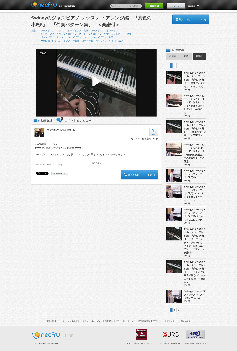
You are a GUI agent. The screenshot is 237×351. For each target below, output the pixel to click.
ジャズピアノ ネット (74, 34)
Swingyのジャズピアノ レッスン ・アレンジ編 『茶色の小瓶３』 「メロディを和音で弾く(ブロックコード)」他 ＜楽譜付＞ (195, 271)
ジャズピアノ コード (79, 37)
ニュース (61, 321)
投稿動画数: (67, 129)
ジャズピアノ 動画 (78, 30)
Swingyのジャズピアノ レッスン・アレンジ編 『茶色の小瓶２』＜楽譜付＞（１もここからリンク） (195, 79)
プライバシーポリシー (125, 321)
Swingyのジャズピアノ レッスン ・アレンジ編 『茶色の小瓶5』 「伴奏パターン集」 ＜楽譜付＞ (195, 128)
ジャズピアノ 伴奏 (121, 34)
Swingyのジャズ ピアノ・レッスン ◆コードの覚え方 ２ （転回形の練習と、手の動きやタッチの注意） (195, 153)
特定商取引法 (144, 321)
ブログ (85, 321)
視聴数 (199, 56)
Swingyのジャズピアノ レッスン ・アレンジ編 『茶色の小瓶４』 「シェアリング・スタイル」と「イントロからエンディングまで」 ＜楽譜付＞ (195, 241)
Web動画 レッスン (51, 40)
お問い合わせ (185, 321)
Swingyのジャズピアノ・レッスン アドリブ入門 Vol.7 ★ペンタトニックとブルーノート (195, 193)
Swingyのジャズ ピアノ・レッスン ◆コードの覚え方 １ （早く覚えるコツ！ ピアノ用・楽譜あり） (195, 104)
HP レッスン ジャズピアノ (110, 40)
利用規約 (109, 321)
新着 (186, 56)
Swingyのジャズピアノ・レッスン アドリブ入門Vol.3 (195, 174)
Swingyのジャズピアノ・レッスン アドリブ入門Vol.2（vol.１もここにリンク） (195, 214)
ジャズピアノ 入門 (51, 34)
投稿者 (172, 56)
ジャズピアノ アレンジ (53, 37)
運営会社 (50, 321)
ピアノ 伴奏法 (71, 40)
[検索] (112, 6)
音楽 (33, 30)
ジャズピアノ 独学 (98, 34)
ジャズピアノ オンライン (104, 30)
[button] (96, 82)
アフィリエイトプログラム (164, 321)
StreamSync (96, 321)
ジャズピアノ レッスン (53, 30)
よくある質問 (73, 321)
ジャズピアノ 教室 (103, 37)
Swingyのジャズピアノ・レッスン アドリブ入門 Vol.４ (195, 294)
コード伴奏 (87, 40)
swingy (54, 129)
